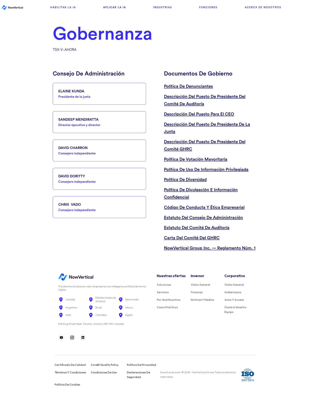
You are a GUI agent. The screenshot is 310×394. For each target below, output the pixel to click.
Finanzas (197, 292)
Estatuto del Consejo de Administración (203, 218)
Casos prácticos (167, 307)
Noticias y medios (202, 299)
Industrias (162, 7)
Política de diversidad (185, 180)
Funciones (208, 7)
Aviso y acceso (234, 299)
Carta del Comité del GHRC (192, 238)
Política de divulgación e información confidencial (201, 193)
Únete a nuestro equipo (235, 309)
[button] (63, 7)
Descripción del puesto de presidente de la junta (207, 128)
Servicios (163, 292)
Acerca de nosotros (263, 7)
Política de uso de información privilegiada (206, 169)
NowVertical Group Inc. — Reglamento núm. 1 (209, 248)
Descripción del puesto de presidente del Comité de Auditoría (204, 100)
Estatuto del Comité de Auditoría (196, 228)
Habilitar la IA (63, 7)
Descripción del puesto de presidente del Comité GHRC (204, 145)
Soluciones (164, 284)
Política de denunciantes (188, 86)
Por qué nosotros (168, 299)
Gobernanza (232, 292)
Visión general (200, 284)
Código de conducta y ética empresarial (204, 207)
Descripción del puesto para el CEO (199, 114)
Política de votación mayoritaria (195, 159)
